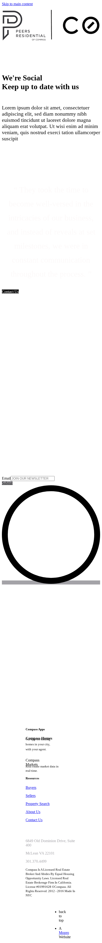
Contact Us (34, 820)
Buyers (31, 788)
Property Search (38, 804)
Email (6, 478)
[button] (10, 292)
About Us (33, 812)
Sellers (31, 796)
